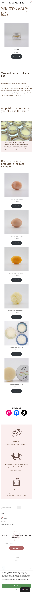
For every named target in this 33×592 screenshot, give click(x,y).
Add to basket (16, 56)
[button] (30, 568)
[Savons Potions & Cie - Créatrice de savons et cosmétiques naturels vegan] (16, 2)
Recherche (19, 507)
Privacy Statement (16, 589)
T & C (16, 560)
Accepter (16, 586)
